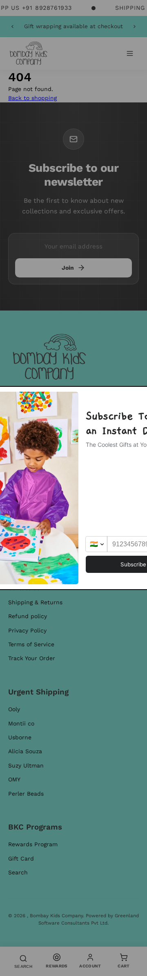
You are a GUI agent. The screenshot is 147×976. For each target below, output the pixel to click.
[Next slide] (134, 26)
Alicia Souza (25, 751)
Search (18, 872)
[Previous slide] (12, 26)
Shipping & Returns (35, 602)
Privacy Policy (27, 630)
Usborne (19, 737)
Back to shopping (32, 98)
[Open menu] (130, 53)
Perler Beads (26, 793)
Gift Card (21, 858)
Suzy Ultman (26, 765)
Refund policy (27, 616)
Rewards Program (33, 844)
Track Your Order (31, 658)
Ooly (14, 709)
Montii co (21, 723)
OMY (14, 779)
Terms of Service (31, 644)
